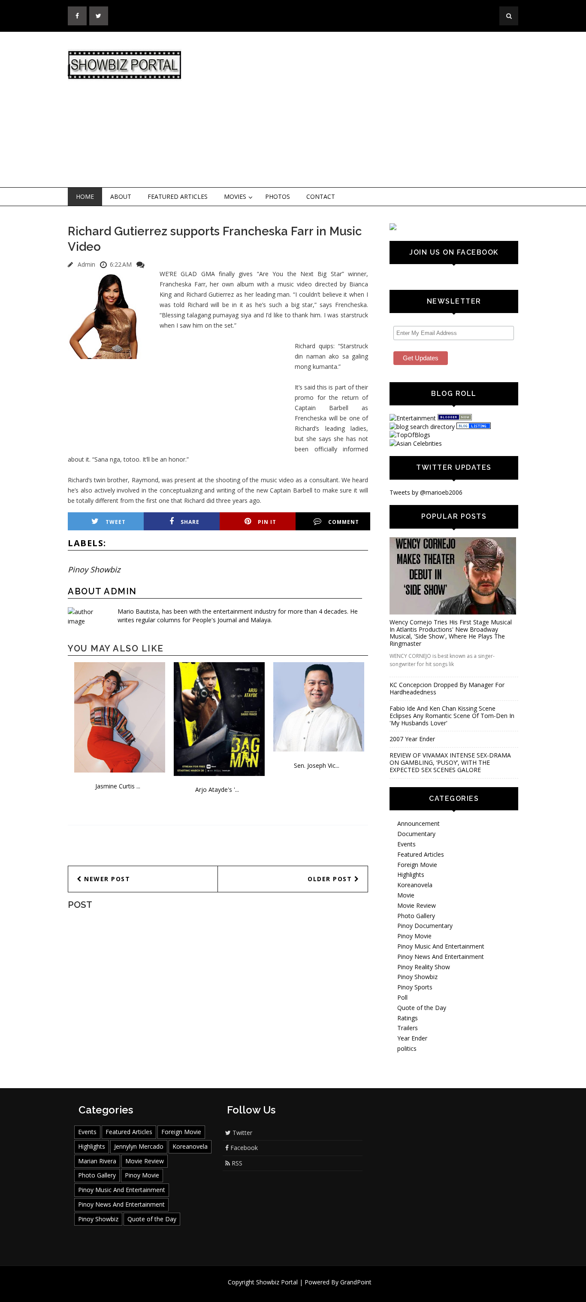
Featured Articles (178, 196)
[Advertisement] (363, 110)
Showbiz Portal (277, 1282)
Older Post (331, 879)
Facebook (243, 1148)
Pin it (267, 522)
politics (407, 1048)
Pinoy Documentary (425, 926)
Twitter (241, 1133)
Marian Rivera (97, 1161)
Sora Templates (318, 1290)
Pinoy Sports (414, 987)
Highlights (410, 874)
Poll (402, 997)
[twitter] (98, 15)
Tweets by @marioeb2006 (426, 492)
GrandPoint (356, 1282)
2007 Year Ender (412, 739)
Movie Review (416, 905)
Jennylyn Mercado (138, 1146)
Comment (343, 522)
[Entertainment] (413, 418)
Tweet (116, 522)
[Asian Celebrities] (416, 443)
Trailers (407, 1028)
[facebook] (77, 15)
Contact (320, 196)
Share (190, 522)
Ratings (407, 1018)
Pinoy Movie (414, 936)
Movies (235, 196)
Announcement (418, 823)
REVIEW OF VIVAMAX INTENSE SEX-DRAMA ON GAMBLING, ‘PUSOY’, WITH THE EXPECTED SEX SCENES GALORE (450, 762)
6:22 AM (121, 264)
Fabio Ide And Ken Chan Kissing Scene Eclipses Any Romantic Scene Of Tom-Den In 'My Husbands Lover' (452, 715)
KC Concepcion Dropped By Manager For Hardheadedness (447, 688)
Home (85, 196)
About (120, 196)
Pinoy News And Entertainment (440, 956)
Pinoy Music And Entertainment (440, 946)
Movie (405, 895)
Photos (277, 196)
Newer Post (106, 879)
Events (406, 844)
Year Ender (412, 1038)
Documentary (416, 834)
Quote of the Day (421, 1008)
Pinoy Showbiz (94, 569)
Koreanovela (414, 885)
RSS (236, 1163)
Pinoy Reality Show (423, 967)
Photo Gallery (416, 916)
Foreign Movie (417, 865)
